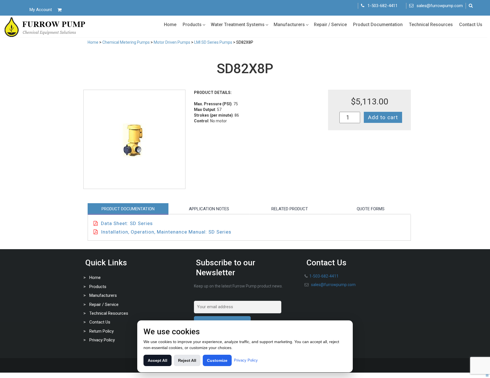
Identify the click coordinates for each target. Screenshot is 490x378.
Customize (217, 360)
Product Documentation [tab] (128, 208)
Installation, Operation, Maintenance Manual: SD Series (166, 232)
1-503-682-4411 (383, 5)
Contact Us (470, 24)
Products (192, 24)
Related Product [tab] (289, 208)
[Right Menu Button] (487, 375)
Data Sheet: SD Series (127, 223)
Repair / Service (330, 24)
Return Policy (101, 331)
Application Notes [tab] (209, 208)
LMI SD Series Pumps (213, 42)
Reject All (187, 360)
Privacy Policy (102, 340)
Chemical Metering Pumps (126, 42)
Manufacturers (289, 24)
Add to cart (383, 117)
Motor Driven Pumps (172, 42)
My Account (40, 9)
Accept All (157, 360)
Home (170, 24)
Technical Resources (431, 24)
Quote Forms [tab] (371, 208)
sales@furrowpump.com (440, 5)
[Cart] (60, 10)
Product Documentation (378, 24)
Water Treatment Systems (238, 24)
